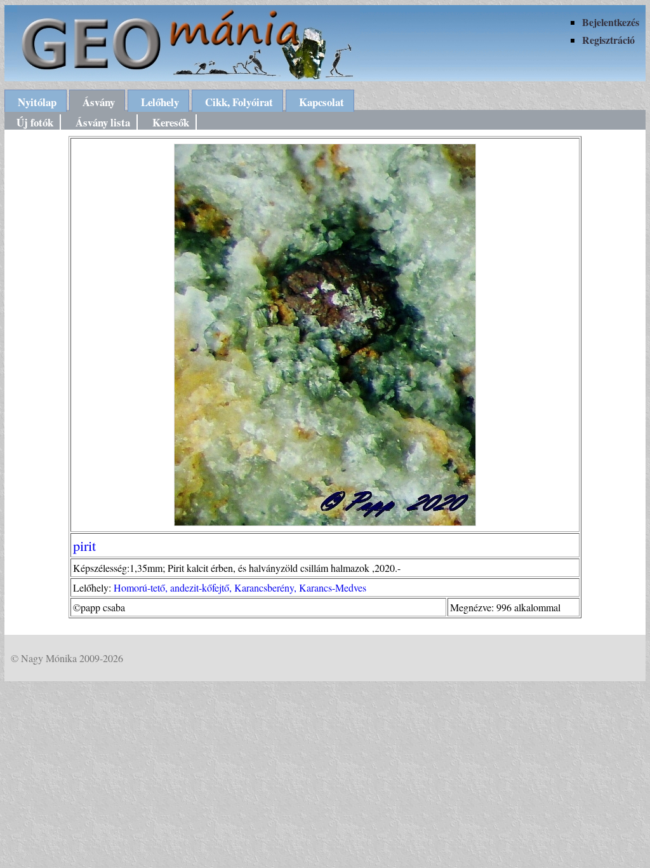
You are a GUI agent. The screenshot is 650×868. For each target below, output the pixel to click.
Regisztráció (608, 39)
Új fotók (35, 122)
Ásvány (99, 102)
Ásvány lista (103, 122)
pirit (84, 545)
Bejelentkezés (610, 22)
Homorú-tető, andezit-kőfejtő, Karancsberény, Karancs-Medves (240, 587)
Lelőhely (160, 102)
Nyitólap (37, 102)
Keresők (170, 122)
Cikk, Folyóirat (239, 102)
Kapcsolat (321, 102)
